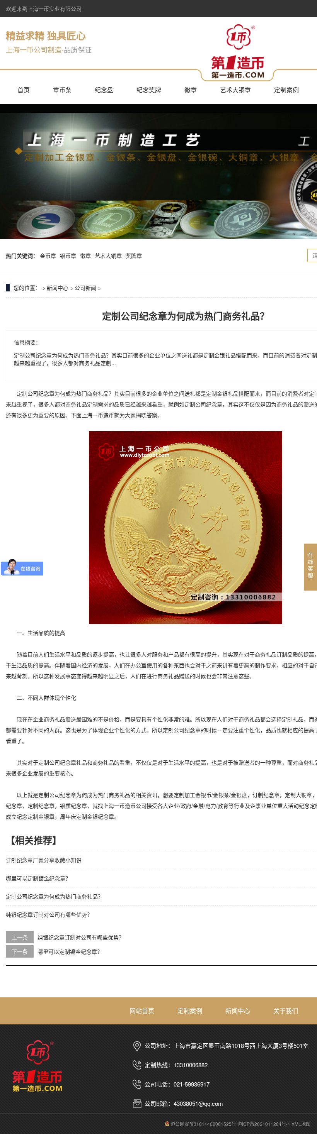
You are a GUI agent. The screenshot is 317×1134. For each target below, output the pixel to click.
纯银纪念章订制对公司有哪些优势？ (49, 914)
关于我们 (285, 1010)
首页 (23, 89)
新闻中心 (57, 287)
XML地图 (300, 1123)
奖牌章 (134, 255)
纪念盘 (104, 89)
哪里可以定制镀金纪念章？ (38, 878)
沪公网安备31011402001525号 (202, 1123)
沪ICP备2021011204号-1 (263, 1123)
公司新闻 (85, 287)
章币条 (62, 89)
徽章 (190, 89)
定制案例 (286, 89)
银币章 (68, 255)
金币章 (48, 255)
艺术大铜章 (235, 89)
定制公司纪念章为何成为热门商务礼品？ (54, 896)
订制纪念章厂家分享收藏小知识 (44, 860)
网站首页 (142, 1010)
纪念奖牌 (148, 89)
